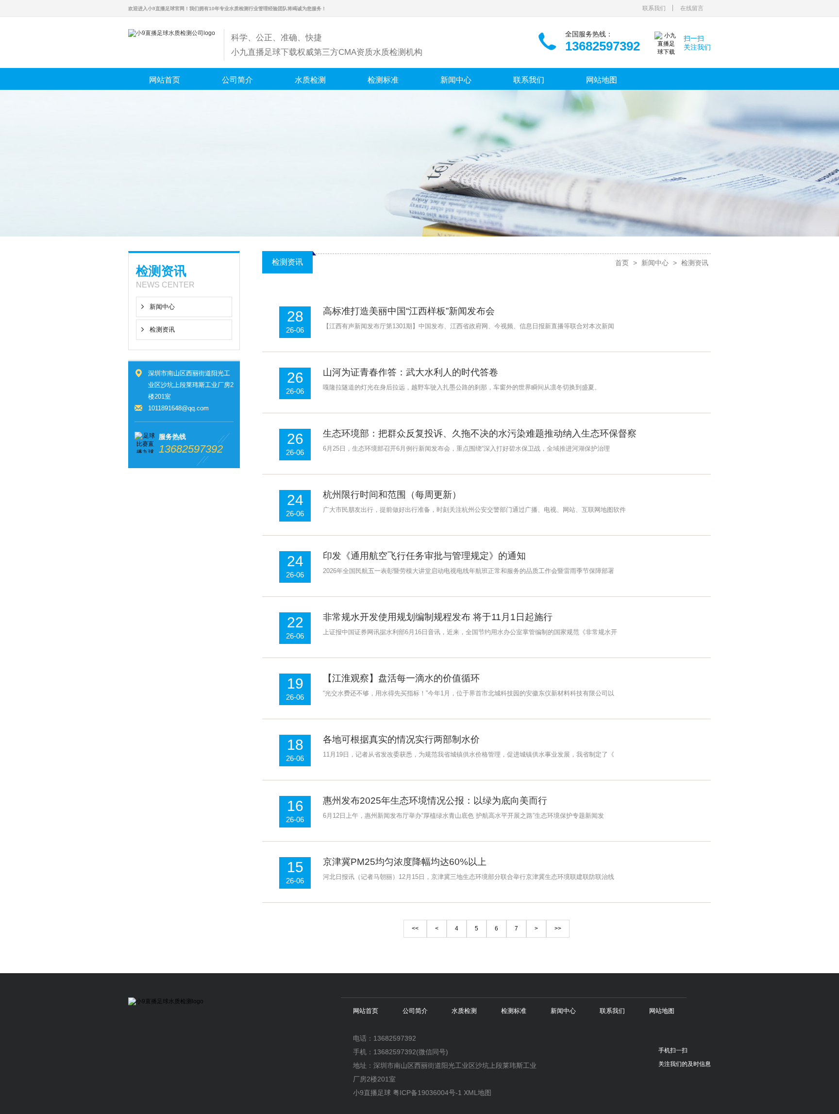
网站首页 (164, 80)
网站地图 (601, 80)
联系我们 (654, 8)
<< (415, 928)
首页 (622, 263)
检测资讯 (162, 329)
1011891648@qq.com (178, 408)
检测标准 (383, 80)
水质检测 (310, 80)
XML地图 (477, 1093)
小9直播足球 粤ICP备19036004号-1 (407, 1093)
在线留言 (692, 8)
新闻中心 (455, 80)
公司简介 (237, 80)
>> (557, 928)
